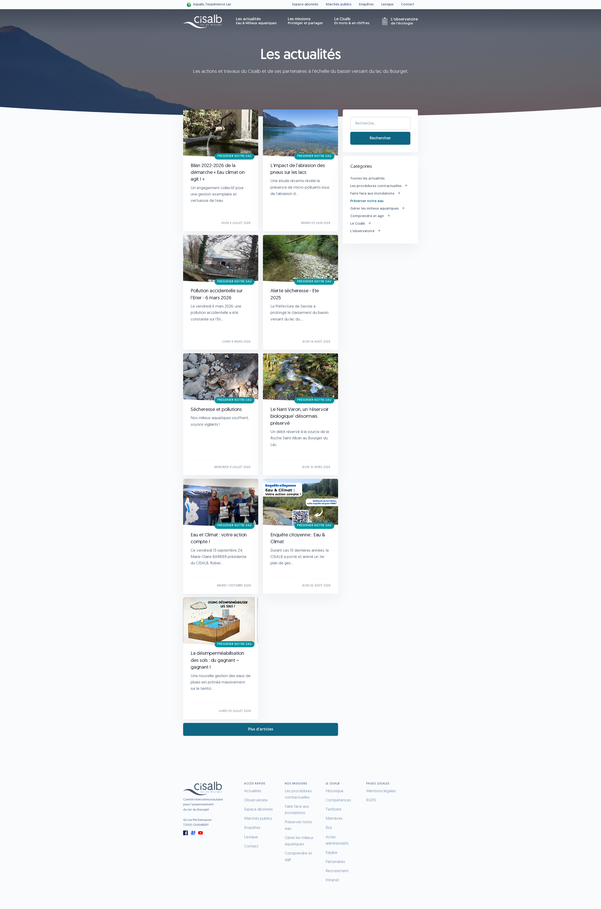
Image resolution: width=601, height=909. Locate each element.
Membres (334, 819)
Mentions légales (381, 791)
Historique (334, 791)
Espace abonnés (305, 4)
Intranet (332, 880)
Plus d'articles (260, 729)
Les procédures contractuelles (375, 186)
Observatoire (256, 800)
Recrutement (337, 871)
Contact (407, 4)
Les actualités (256, 21)
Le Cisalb (351, 21)
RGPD (371, 800)
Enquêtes (366, 4)
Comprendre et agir (367, 216)
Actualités (252, 791)
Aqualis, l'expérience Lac (212, 4)
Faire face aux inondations (372, 193)
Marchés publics (338, 4)
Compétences (338, 800)
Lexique (387, 4)
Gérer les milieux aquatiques (374, 209)
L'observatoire (362, 231)
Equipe (331, 853)
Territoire (333, 809)
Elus (329, 828)
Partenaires (335, 862)
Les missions (305, 21)
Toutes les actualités (367, 178)
